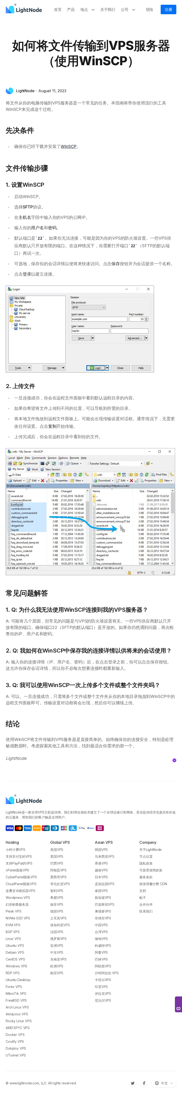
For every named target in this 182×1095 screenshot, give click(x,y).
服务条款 (145, 877)
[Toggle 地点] (94, 9)
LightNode (25, 90)
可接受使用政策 (150, 870)
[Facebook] (144, 1083)
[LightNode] (25, 9)
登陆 (149, 9)
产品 (71, 9)
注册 (168, 9)
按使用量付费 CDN (153, 884)
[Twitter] (132, 1083)
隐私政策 (145, 863)
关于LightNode (150, 850)
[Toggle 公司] (134, 9)
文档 (142, 891)
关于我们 (107, 9)
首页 (58, 9)
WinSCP (69, 146)
